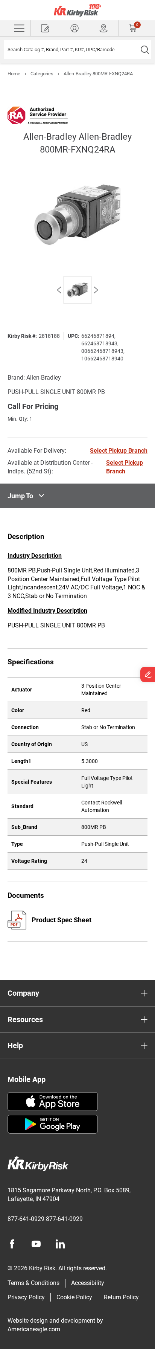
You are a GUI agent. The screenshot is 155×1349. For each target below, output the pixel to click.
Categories (41, 73)
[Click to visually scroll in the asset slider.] (59, 290)
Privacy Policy (26, 1297)
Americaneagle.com (34, 1329)
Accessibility (87, 1282)
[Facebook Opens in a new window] (12, 1243)
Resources (25, 1019)
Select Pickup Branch (118, 450)
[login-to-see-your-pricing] (74, 28)
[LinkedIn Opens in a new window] (60, 1243)
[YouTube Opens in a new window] (36, 1243)
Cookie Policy (74, 1297)
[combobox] (71, 49)
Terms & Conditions (33, 1282)
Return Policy (121, 1297)
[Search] (144, 49)
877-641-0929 (26, 1218)
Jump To (20, 496)
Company (23, 993)
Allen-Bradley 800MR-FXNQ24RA (98, 73)
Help (15, 1045)
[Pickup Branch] (103, 28)
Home (14, 73)
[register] (45, 28)
